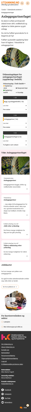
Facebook (8, 390)
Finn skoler (6, 109)
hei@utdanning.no (7, 384)
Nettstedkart (5, 353)
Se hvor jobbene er (9, 287)
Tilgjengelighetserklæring (9, 358)
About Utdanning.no (7, 347)
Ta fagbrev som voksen (10, 145)
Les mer (5, 105)
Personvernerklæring (8, 355)
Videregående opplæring (14, 9)
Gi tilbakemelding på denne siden (12, 364)
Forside (3, 9)
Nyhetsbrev (8, 402)
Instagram (8, 394)
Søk (22, 3)
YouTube (7, 398)
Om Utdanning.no (7, 344)
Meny (28, 3)
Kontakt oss (5, 350)
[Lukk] (27, 405)
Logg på (4, 361)
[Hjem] (10, 2)
